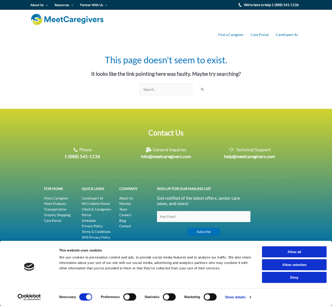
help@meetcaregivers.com (249, 156)
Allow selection (294, 265)
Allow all (294, 252)
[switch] (129, 297)
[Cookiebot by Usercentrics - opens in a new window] (29, 297)
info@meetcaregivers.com (166, 156)
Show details (235, 297)
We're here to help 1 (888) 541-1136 (271, 5)
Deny (294, 277)
